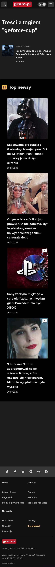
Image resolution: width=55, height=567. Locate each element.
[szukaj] (4, 4)
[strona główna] (22, 4)
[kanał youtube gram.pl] (23, 471)
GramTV (6, 526)
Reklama (32, 497)
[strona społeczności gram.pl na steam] (39, 471)
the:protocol (34, 526)
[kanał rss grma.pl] (47, 471)
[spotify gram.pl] (31, 471)
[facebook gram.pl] (15, 471)
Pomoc (31, 492)
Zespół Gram (9, 492)
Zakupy (31, 520)
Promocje (7, 531)
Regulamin (7, 497)
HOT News (7, 520)
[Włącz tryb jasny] (42, 4)
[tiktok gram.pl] (8, 471)
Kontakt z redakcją (37, 502)
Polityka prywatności (13, 502)
